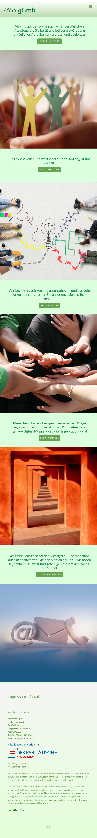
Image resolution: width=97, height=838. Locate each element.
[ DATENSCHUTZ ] (16, 810)
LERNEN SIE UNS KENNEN (49, 41)
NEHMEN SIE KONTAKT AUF (49, 575)
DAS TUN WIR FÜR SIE (49, 438)
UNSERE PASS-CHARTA (49, 170)
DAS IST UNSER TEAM (49, 305)
